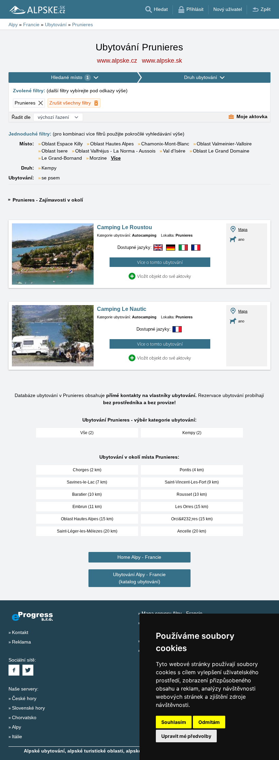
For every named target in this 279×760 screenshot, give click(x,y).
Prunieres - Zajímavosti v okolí (48, 200)
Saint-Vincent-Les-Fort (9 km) (192, 482)
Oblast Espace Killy (62, 143)
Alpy (16, 727)
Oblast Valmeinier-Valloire (224, 143)
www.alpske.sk (162, 60)
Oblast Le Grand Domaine (221, 151)
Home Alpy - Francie (139, 557)
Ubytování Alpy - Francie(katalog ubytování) (139, 578)
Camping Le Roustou (124, 227)
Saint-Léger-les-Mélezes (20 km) (87, 531)
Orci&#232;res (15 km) (192, 519)
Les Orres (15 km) (191, 506)
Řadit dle (21, 117)
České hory (24, 698)
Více (116, 158)
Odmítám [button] (209, 722)
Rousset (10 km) (192, 494)
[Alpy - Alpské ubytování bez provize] (37, 9)
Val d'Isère (174, 151)
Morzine (98, 158)
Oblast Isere (55, 151)
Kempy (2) (191, 432)
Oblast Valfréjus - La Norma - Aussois (115, 151)
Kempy (49, 168)
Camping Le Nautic (121, 309)
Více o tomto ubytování (160, 262)
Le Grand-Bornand (62, 158)
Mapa (242, 229)
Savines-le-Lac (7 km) (87, 482)
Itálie (17, 736)
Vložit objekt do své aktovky (164, 276)
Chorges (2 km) (87, 470)
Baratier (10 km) (87, 494)
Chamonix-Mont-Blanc (165, 143)
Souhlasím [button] (173, 722)
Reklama (21, 642)
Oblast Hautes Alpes (112, 143)
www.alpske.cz (117, 60)
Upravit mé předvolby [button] (186, 736)
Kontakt (20, 632)
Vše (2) (87, 432)
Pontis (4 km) (192, 470)
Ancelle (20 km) (191, 531)
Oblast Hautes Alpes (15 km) (87, 519)
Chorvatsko (24, 717)
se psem (51, 177)
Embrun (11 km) (87, 506)
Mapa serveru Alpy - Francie (172, 613)
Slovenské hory (28, 708)
